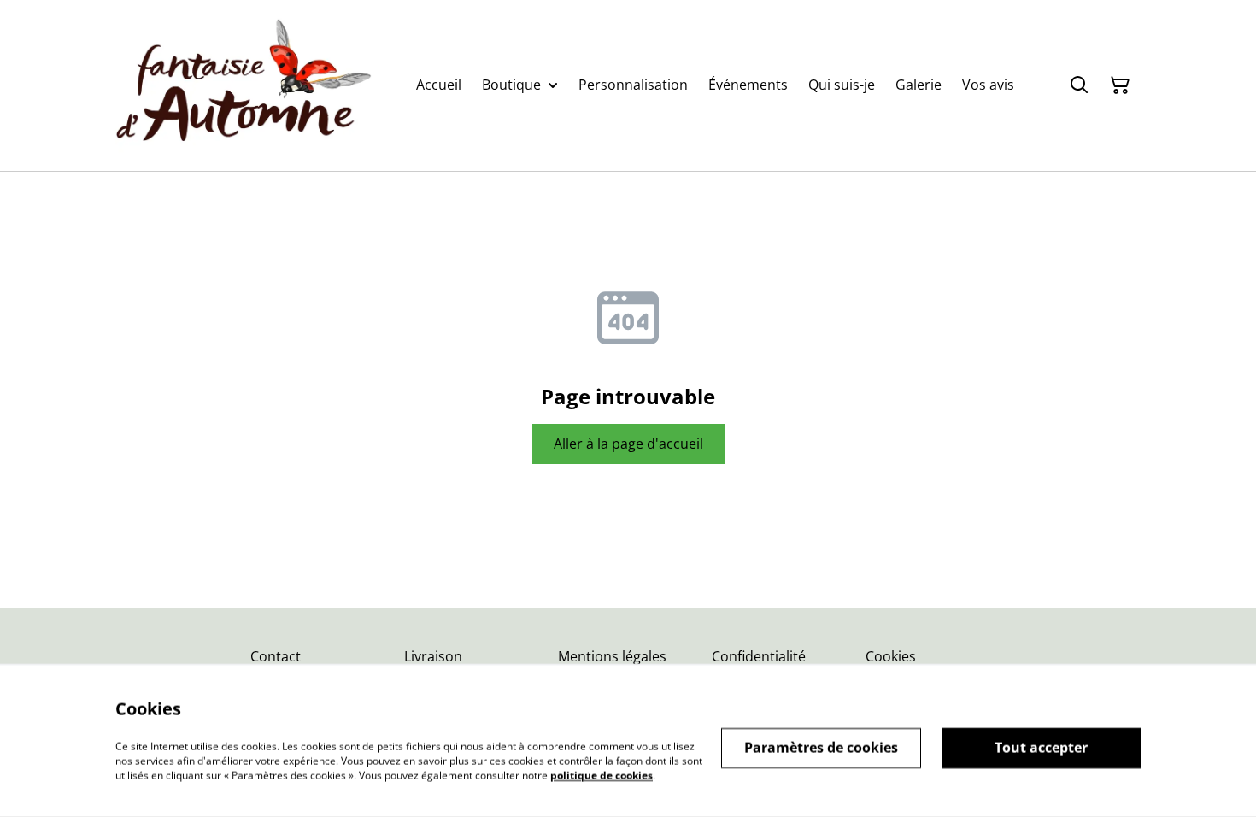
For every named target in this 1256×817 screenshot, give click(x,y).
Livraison (433, 656)
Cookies (891, 656)
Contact (275, 656)
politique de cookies (601, 774)
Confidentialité (759, 656)
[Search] (1079, 85)
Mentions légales (612, 656)
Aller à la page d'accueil (628, 443)
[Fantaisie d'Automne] (243, 85)
